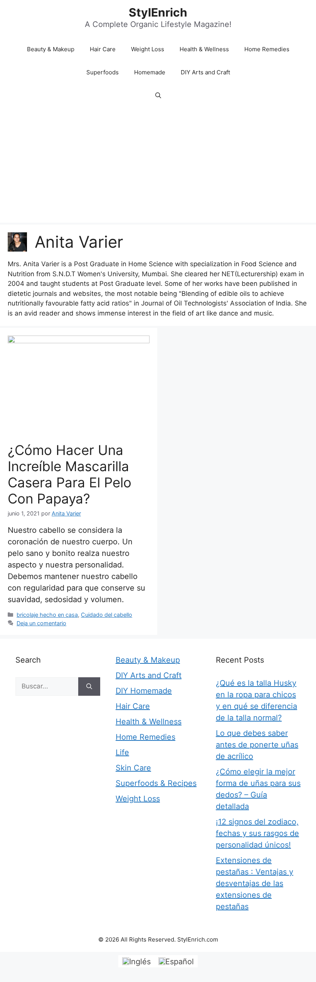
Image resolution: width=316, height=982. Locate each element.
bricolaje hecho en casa (47, 614)
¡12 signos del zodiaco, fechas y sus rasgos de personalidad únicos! (257, 833)
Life (122, 752)
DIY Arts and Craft (205, 72)
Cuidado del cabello (106, 614)
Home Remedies (266, 49)
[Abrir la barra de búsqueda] (158, 95)
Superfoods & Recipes (156, 783)
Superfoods (102, 72)
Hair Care (103, 49)
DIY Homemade (144, 690)
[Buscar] (89, 686)
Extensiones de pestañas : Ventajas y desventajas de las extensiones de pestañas (254, 883)
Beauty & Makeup (50, 49)
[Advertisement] (158, 165)
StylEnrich (158, 12)
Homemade (149, 72)
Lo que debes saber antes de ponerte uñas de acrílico (257, 745)
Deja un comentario (41, 623)
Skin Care (133, 767)
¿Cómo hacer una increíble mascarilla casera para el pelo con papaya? (69, 474)
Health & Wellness (204, 49)
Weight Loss (147, 49)
